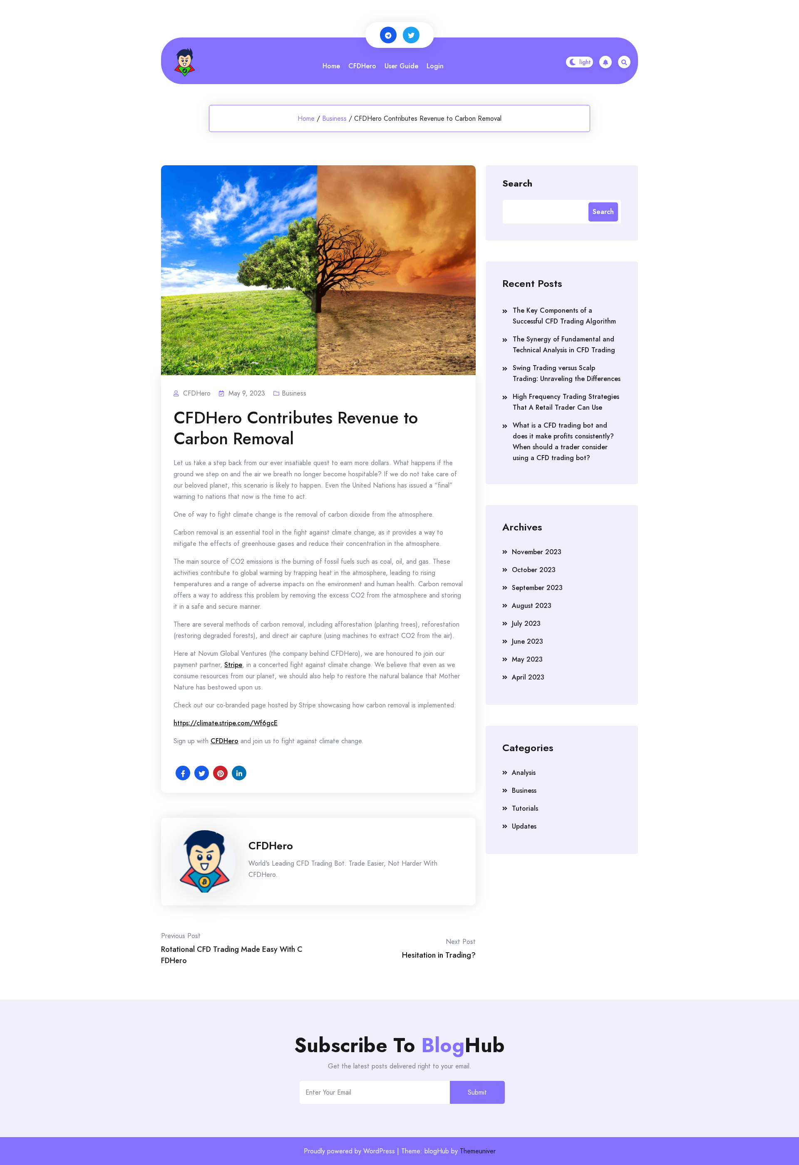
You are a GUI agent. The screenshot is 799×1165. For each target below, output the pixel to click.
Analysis (524, 772)
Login (435, 66)
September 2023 (537, 587)
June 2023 (527, 641)
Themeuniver (478, 1151)
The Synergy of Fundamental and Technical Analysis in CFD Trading (564, 344)
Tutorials (525, 808)
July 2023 (526, 623)
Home (331, 66)
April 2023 (528, 677)
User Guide (401, 66)
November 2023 (536, 552)
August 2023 (531, 605)
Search (517, 183)
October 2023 (534, 570)
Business (334, 118)
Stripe (233, 665)
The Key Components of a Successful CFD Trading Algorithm (564, 316)
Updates (524, 826)
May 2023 (527, 659)
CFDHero (362, 66)
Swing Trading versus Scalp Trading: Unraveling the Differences (566, 373)
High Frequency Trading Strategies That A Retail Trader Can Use (566, 402)
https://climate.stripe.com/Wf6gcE (226, 723)
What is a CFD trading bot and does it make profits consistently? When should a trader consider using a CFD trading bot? (563, 442)
